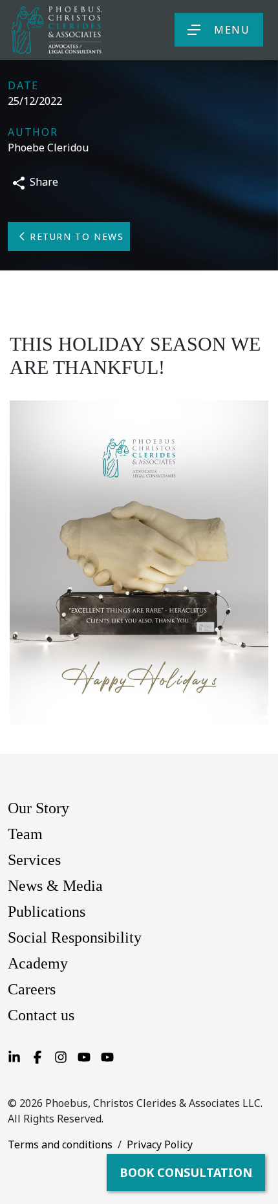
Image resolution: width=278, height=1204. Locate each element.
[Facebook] (37, 1056)
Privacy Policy (160, 1144)
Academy (38, 963)
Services (34, 859)
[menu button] (193, 30)
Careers (32, 989)
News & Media (55, 885)
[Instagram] (60, 1056)
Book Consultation (186, 1172)
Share (42, 182)
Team (25, 834)
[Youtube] (84, 1056)
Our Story (38, 808)
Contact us (41, 1015)
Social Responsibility (75, 937)
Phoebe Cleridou (48, 147)
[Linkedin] (14, 1056)
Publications (46, 911)
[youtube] (107, 1056)
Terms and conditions (60, 1144)
